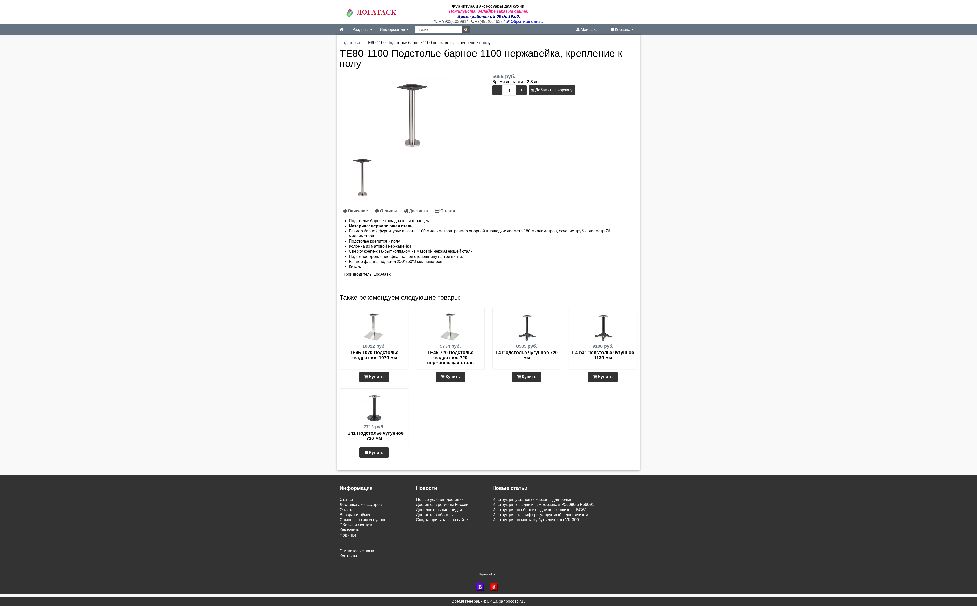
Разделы (361, 29)
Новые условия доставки (440, 499)
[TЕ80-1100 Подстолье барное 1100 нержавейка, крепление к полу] (412, 111)
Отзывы (388, 211)
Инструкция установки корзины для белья (531, 499)
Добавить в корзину (553, 90)
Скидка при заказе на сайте (442, 520)
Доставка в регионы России (442, 504)
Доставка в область (434, 515)
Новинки (348, 535)
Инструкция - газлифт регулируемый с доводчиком (540, 515)
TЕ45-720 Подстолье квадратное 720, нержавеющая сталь (450, 357)
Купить (376, 377)
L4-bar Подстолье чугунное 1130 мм (603, 355)
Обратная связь (526, 21)
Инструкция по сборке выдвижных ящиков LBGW (539, 510)
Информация (393, 29)
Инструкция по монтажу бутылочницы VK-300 (535, 520)
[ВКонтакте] (481, 587)
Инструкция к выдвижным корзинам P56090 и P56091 (543, 504)
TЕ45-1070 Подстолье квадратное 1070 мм (374, 355)
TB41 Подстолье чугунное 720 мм (374, 436)
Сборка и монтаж (356, 525)
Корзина (622, 29)
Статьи (346, 499)
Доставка (418, 211)
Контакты (348, 556)
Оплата (447, 211)
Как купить (349, 530)
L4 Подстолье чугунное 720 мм (527, 355)
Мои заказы (591, 29)
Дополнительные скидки (439, 510)
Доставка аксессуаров (361, 504)
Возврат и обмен (355, 515)
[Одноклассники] (495, 587)
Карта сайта (487, 574)
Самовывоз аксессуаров (363, 520)
